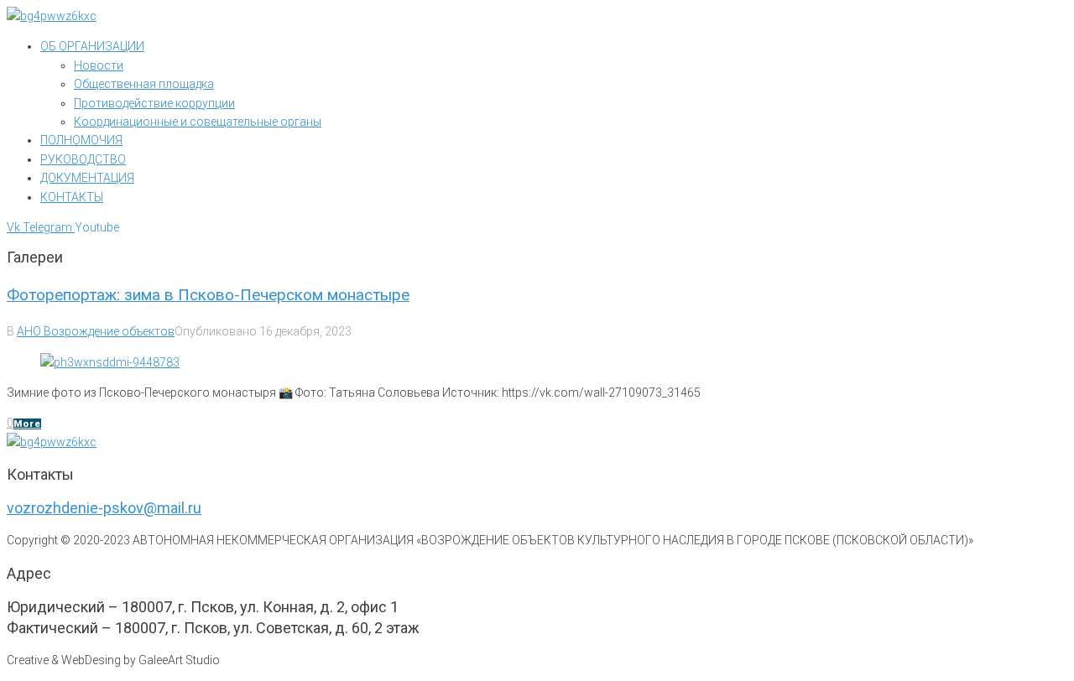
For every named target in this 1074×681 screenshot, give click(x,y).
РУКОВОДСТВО (83, 159)
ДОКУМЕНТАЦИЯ (87, 178)
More (27, 423)
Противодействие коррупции (154, 103)
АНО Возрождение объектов (96, 331)
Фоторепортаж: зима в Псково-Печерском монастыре (208, 294)
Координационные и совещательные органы (197, 121)
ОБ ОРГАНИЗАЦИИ (92, 46)
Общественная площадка (144, 84)
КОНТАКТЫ (71, 197)
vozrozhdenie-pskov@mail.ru (104, 508)
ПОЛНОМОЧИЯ (81, 140)
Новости (98, 65)
